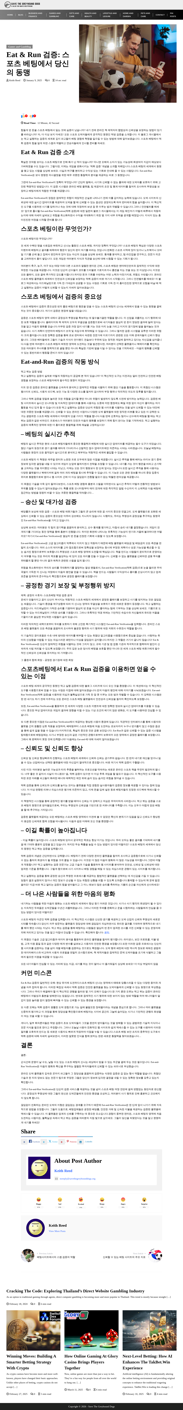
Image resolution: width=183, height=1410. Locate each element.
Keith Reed (15, 80)
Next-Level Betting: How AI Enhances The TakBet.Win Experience (147, 1362)
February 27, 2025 (18, 1394)
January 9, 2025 (34, 80)
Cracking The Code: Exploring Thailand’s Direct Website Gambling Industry (75, 1291)
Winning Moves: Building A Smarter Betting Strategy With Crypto (31, 1362)
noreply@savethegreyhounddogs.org (77, 1178)
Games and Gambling (19, 46)
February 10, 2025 (134, 1394)
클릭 (106, 932)
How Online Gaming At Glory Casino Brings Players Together (91, 1362)
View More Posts (57, 1231)
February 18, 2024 (18, 1304)
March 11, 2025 (75, 1389)
